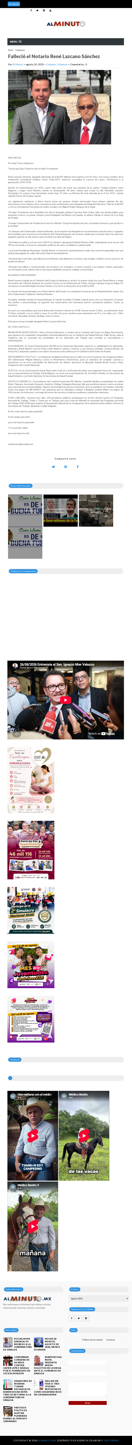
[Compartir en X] (53, 466)
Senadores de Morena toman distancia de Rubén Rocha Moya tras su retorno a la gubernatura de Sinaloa (17, 1390)
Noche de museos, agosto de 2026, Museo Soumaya (47, 1344)
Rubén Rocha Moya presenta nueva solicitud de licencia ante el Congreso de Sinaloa (48, 1365)
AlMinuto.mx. (47, 1440)
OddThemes (111, 1440)
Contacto (110, 1339)
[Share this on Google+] (65, 466)
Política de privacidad (92, 1339)
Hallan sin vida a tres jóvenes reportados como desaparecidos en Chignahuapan (48, 1388)
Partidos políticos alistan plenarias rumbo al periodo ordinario (15, 1414)
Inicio (10, 50)
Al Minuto (18, 64)
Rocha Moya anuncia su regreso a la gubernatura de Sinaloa (17, 1344)
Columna (51, 64)
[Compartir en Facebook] (78, 466)
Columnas (20, 50)
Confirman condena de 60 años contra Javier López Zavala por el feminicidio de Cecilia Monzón (16, 1365)
